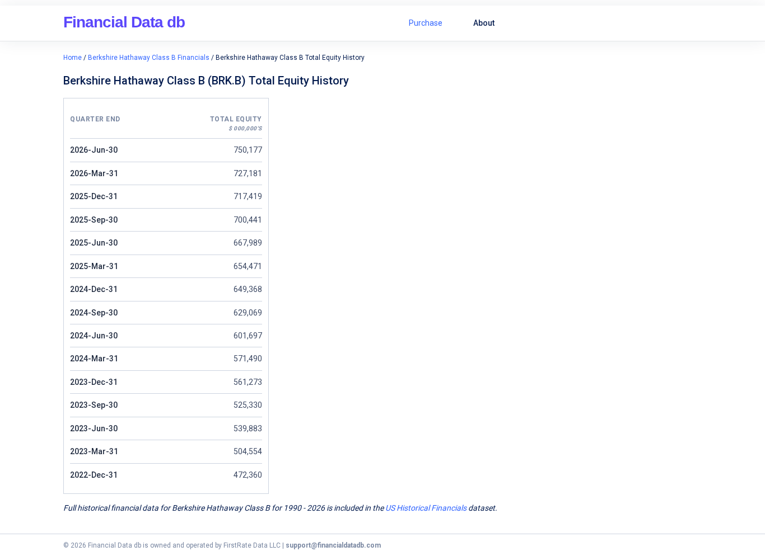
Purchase (425, 22)
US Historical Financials (426, 507)
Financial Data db (124, 22)
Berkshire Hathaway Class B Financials (148, 58)
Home (72, 58)
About (484, 22)
